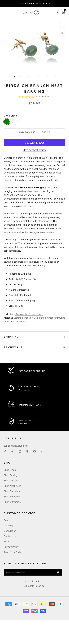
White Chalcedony (16, 321)
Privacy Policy (11, 546)
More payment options (34, 150)
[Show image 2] (17, 76)
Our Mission (10, 530)
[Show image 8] (38, 76)
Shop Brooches (12, 496)
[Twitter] (12, 451)
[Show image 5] (28, 76)
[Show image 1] (14, 76)
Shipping (11, 336)
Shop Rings (10, 469)
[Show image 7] (34, 76)
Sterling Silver (20, 317)
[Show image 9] (41, 76)
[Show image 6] (31, 76)
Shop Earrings (11, 475)
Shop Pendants (12, 480)
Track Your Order (13, 552)
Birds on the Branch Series (29, 314)
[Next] (60, 76)
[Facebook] (5, 451)
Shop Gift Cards (12, 501)
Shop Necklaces (12, 485)
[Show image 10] (44, 76)
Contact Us (10, 536)
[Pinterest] (27, 451)
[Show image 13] (55, 76)
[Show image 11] (48, 76)
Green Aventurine (56, 317)
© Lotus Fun (34, 581)
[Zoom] (62, 25)
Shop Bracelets (12, 491)
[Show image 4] (24, 76)
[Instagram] (20, 451)
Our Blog (8, 525)
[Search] (57, 12)
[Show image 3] (21, 76)
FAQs (6, 541)
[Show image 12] (51, 76)
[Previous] (8, 76)
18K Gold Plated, (38, 317)
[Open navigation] (4, 12)
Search (7, 520)
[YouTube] (34, 451)
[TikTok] (42, 451)
